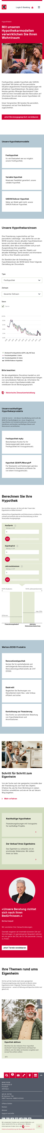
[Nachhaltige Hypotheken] (36, 832)
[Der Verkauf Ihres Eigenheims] (36, 859)
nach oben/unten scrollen (41, 1075)
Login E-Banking (23, 7)
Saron (7, 306)
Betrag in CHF (10, 527)
